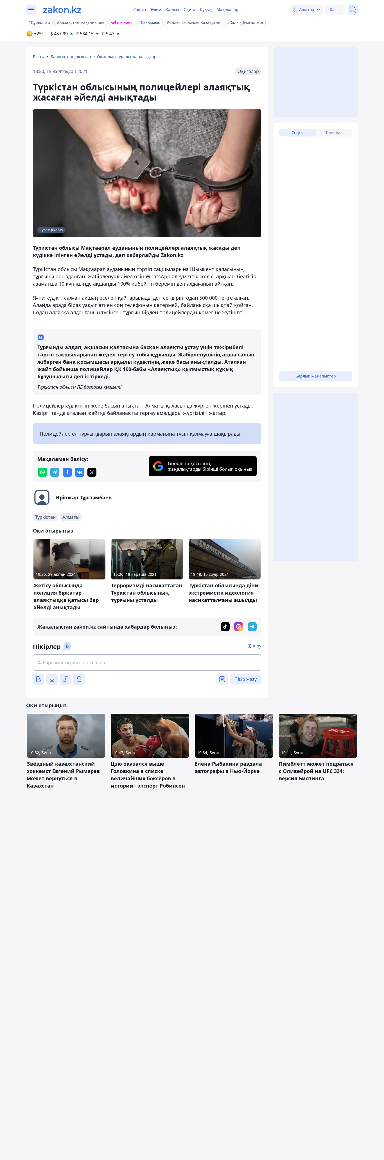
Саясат (139, 9)
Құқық (206, 9)
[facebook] (67, 472)
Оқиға (189, 9)
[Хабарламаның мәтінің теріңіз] (147, 662)
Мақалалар (227, 9)
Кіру (257, 646)
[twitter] (92, 472)
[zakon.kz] (62, 9)
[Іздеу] (353, 9)
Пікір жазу (245, 679)
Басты (39, 56)
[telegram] (55, 472)
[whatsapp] (42, 472)
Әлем (156, 9)
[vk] (79, 472)
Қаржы (172, 9)
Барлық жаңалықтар (71, 56)
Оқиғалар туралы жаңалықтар (127, 56)
